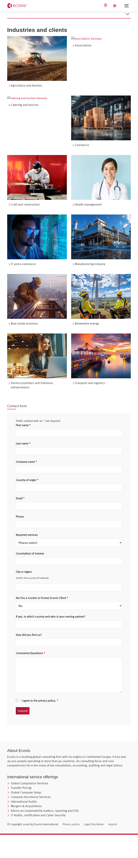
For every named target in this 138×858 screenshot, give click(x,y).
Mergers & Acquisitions (26, 806)
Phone (20, 516)
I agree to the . (40, 700)
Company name (26, 461)
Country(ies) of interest (30, 553)
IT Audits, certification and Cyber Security (38, 815)
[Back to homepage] (17, 5)
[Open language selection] (115, 5)
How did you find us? (29, 634)
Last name (23, 443)
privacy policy (46, 700)
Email (20, 498)
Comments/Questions (30, 653)
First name (23, 425)
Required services (27, 534)
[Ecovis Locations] (106, 5)
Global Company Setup (26, 792)
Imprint (112, 824)
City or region (24, 571)
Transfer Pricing (21, 787)
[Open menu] (126, 5)
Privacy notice (71, 824)
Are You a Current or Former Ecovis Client (42, 597)
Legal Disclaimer (94, 824)
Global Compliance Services (29, 783)
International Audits (24, 801)
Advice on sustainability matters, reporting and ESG (45, 810)
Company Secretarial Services (30, 797)
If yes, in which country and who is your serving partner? (50, 616)
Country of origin (27, 480)
